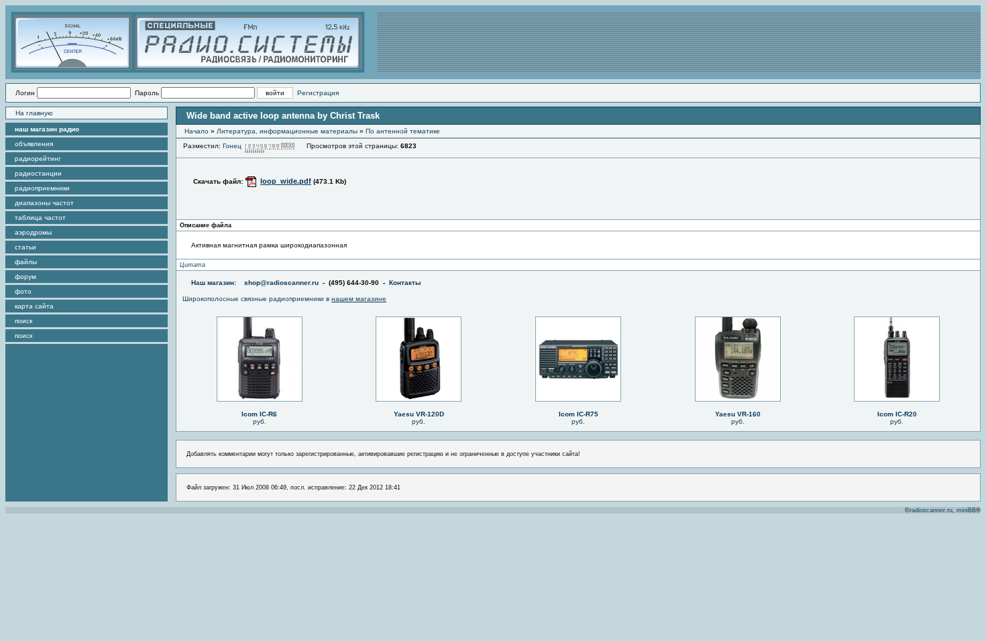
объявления (34, 144)
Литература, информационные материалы (287, 131)
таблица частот (40, 217)
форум (25, 276)
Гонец (232, 146)
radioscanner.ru (931, 510)
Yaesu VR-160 (738, 414)
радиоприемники (42, 188)
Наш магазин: (213, 282)
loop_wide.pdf (285, 181)
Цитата (192, 264)
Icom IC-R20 (897, 414)
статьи (25, 247)
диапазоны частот (44, 203)
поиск (23, 321)
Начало (196, 131)
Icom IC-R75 (578, 414)
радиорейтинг (38, 158)
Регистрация (318, 93)
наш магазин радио (47, 129)
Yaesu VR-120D (419, 414)
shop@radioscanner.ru (281, 282)
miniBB (966, 510)
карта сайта (34, 306)
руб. (259, 421)
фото (23, 291)
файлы (26, 262)
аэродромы (33, 232)
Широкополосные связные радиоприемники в (284, 298)
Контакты (405, 282)
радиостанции (38, 173)
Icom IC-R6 (259, 414)
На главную (34, 113)
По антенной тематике (403, 131)
